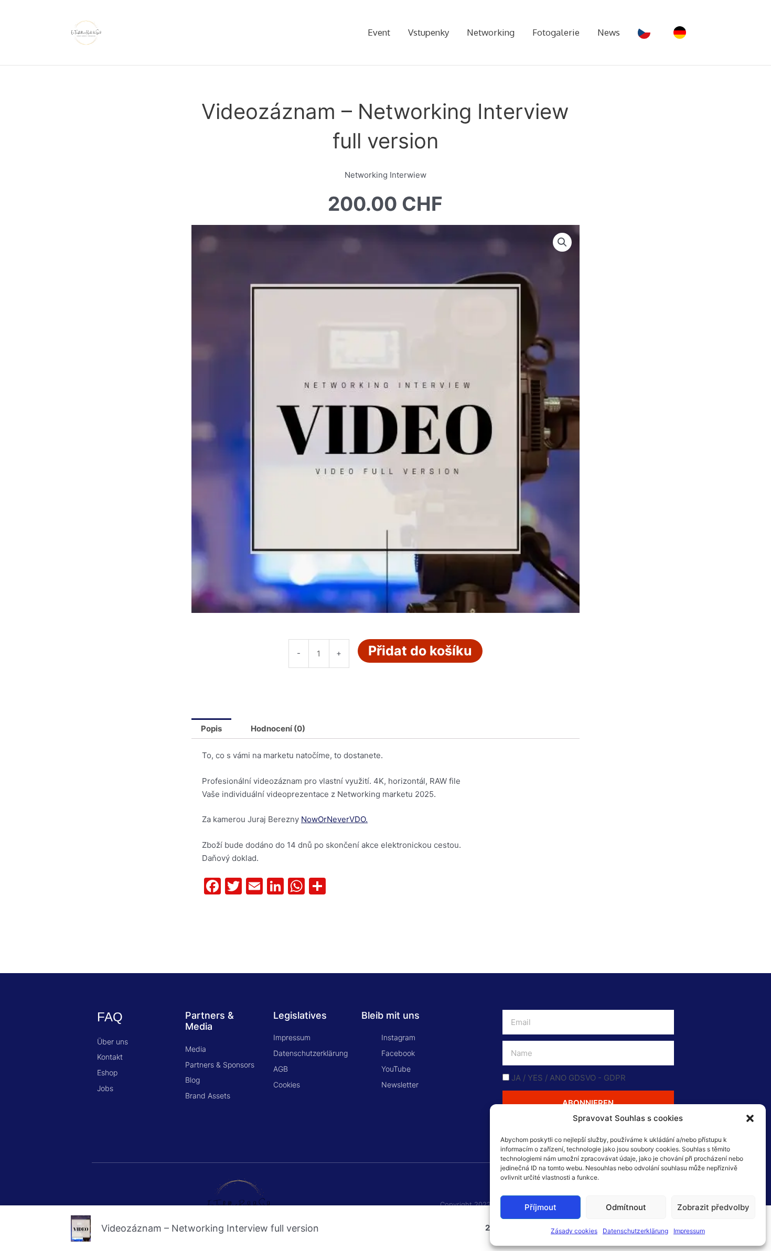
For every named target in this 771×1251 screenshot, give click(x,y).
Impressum (689, 1231)
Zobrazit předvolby (713, 1207)
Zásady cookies (574, 1231)
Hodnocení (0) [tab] (278, 729)
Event (379, 32)
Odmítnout (626, 1207)
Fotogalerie (556, 32)
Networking (491, 32)
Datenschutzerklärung (635, 1231)
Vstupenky (428, 32)
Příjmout (540, 1207)
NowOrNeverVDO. (334, 819)
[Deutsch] (682, 32)
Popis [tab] (211, 729)
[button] (750, 1118)
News (608, 32)
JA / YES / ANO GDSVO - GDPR (568, 1078)
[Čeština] (647, 32)
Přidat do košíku (420, 651)
